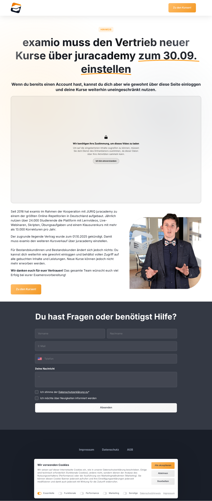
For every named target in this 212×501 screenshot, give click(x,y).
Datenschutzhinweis (150, 493)
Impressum (169, 493)
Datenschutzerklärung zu (73, 392)
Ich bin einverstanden (106, 161)
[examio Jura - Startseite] (16, 8)
